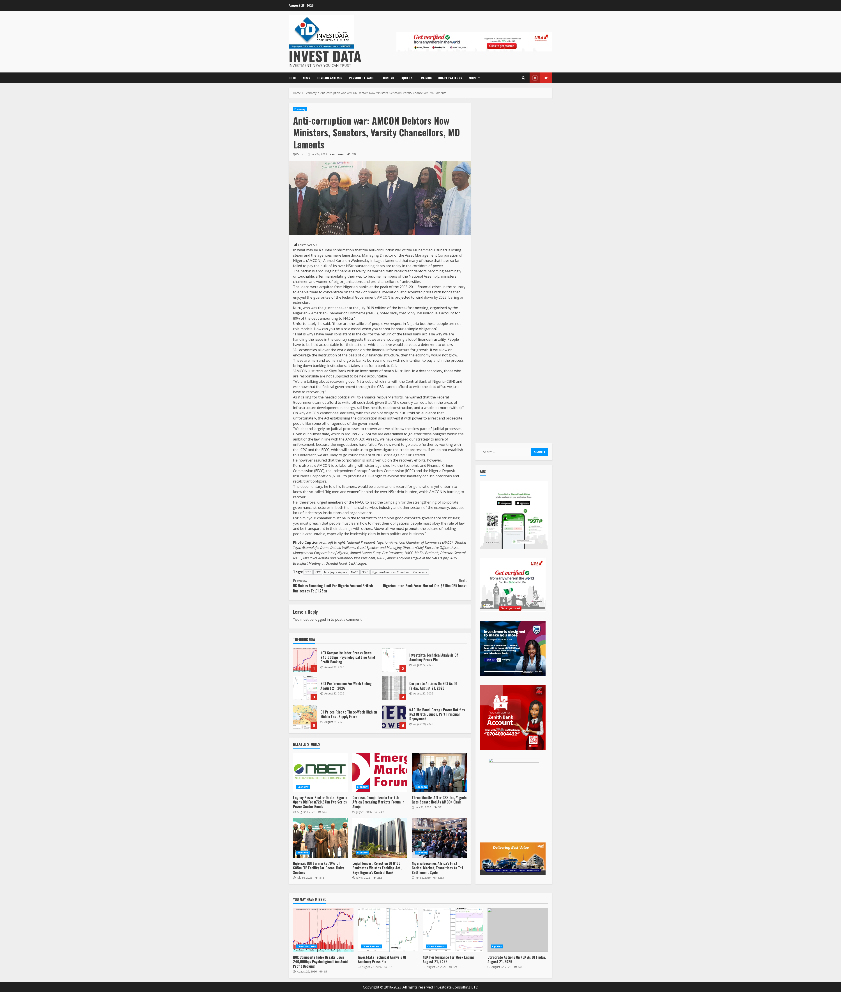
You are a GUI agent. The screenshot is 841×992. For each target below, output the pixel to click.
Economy (388, 78)
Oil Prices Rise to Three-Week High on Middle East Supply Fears (305, 717)
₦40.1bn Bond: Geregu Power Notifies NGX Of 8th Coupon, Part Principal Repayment (394, 717)
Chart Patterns (450, 78)
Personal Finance (362, 78)
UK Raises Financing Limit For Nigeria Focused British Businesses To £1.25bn (333, 586)
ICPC (318, 572)
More (472, 78)
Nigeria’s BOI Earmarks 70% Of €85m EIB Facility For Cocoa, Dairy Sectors (320, 838)
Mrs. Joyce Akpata (336, 572)
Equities (407, 78)
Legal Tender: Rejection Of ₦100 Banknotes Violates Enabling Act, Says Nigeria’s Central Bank (379, 838)
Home (292, 78)
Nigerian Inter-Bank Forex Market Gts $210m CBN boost (424, 583)
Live (546, 78)
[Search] (523, 78)
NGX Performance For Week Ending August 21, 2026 (305, 688)
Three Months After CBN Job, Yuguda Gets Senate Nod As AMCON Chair (439, 772)
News (306, 78)
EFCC (308, 572)
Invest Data (325, 55)
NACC (354, 572)
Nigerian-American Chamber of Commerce (400, 572)
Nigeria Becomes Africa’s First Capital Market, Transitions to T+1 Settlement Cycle (439, 838)
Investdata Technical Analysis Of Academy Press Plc (394, 660)
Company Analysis (329, 78)
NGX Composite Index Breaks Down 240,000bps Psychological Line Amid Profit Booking (305, 660)
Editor (300, 154)
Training (425, 78)
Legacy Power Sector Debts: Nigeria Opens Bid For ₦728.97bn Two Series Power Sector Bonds (320, 772)
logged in (322, 619)
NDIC (365, 572)
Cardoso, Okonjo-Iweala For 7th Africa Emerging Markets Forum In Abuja (379, 772)
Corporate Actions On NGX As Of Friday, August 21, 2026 (394, 688)
